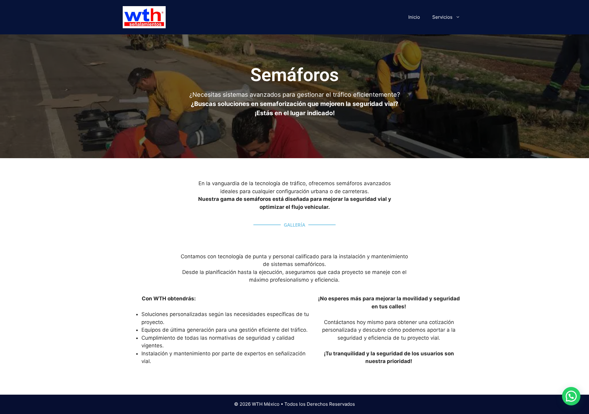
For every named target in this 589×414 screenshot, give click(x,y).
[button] (571, 396)
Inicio (414, 17)
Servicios (442, 17)
